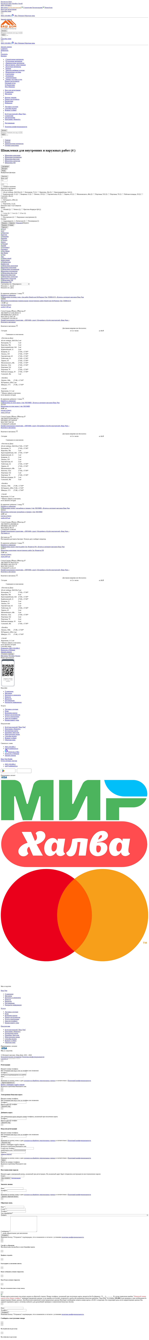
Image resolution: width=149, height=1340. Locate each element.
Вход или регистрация (8, 9)
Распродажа (9, 101)
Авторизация (15, 1178)
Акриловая (8, 221)
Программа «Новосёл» (13, 119)
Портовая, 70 (115, 194)
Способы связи (6, 11)
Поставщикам (9, 123)
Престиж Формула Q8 (32, 209)
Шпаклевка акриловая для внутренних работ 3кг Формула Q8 (22, 550)
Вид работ (4, 215)
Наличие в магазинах (8, 188)
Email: (3, 1176)
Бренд (3, 207)
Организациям (10, 117)
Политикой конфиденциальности (79, 1080)
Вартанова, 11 (9, 204)
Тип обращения (7, 1213)
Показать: (7, 225)
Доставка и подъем (11, 106)
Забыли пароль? (6, 1154)
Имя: (2, 1076)
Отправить (5, 1312)
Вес (2, 211)
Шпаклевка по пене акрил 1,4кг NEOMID (15, 406)
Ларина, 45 (69, 194)
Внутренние (8, 217)
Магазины (8, 94)
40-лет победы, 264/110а (12, 192)
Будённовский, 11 (10, 194)
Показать (19, 223)
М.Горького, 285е (10, 200)
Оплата (17, 656)
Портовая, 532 (101, 194)
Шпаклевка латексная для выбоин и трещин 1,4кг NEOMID (21, 512)
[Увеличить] (8, 686)
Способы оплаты (11, 108)
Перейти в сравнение (8, 295)
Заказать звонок (10, 755)
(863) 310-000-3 (6, 5)
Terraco (17, 209)
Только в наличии (9, 186)
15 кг (23, 213)
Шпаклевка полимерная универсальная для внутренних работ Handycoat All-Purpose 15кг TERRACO (36, 301)
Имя (3, 1207)
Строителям (9, 116)
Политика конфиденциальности (16, 127)
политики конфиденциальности (73, 1237)
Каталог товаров (10, 97)
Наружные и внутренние (26, 217)
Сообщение (5, 1231)
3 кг (14, 213)
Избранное (8, 103)
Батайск (15, 3)
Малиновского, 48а (84, 194)
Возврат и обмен (10, 110)
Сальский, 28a (7, 196)
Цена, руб (4, 178)
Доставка (11, 656)
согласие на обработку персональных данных (39, 1080)
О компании (9, 92)
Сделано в (4, 1059)
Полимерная (33, 221)
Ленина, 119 (39, 194)
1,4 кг (6, 213)
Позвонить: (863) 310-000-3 (10, 648)
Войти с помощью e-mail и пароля (12, 1084)
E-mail (3, 1209)
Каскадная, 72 (31, 192)
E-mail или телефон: (8, 1148)
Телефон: (4, 1072)
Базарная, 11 (26, 194)
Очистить (4, 176)
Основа (3, 219)
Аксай (20, 3)
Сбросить (4, 227)
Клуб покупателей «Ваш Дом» (15, 114)
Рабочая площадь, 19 (132, 194)
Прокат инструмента (12, 99)
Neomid (7, 209)
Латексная (20, 221)
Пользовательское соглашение (11, 1057)
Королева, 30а (45, 192)
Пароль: (3, 1152)
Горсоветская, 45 (54, 194)
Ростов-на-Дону (6, 3)
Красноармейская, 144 (63, 192)
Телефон (4, 1211)
